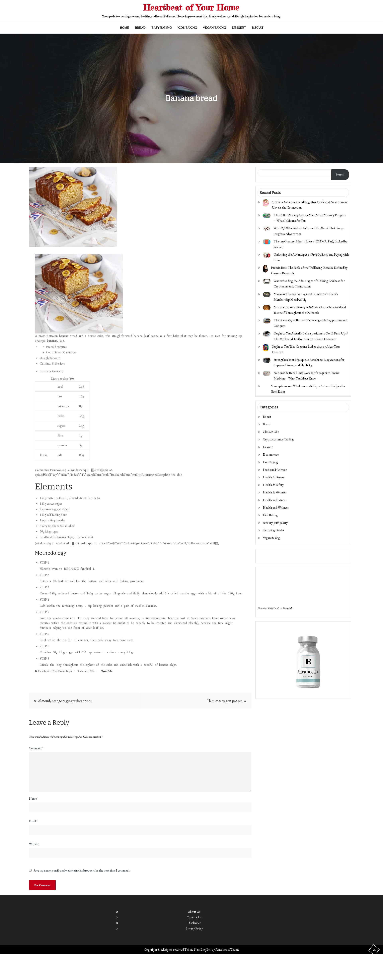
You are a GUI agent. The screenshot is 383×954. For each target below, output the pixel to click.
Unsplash (287, 608)
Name (33, 798)
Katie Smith (273, 608)
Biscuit (257, 27)
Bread (140, 27)
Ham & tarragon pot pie (224, 700)
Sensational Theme (227, 949)
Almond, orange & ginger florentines (65, 700)
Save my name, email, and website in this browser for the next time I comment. (82, 870)
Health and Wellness (276, 507)
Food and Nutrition (275, 470)
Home (124, 27)
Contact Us (194, 917)
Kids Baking (187, 27)
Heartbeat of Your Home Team (55, 671)
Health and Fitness (274, 500)
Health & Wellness (275, 492)
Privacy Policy (194, 928)
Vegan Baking (214, 27)
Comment (36, 748)
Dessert (239, 27)
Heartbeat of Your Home (191, 7)
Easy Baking (161, 27)
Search (340, 174)
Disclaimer (194, 923)
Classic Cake (107, 671)
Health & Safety (273, 485)
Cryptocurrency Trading (278, 439)
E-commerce (271, 454)
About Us (194, 912)
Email (33, 821)
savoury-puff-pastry (275, 523)
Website (34, 844)
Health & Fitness (273, 477)
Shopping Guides (273, 530)
